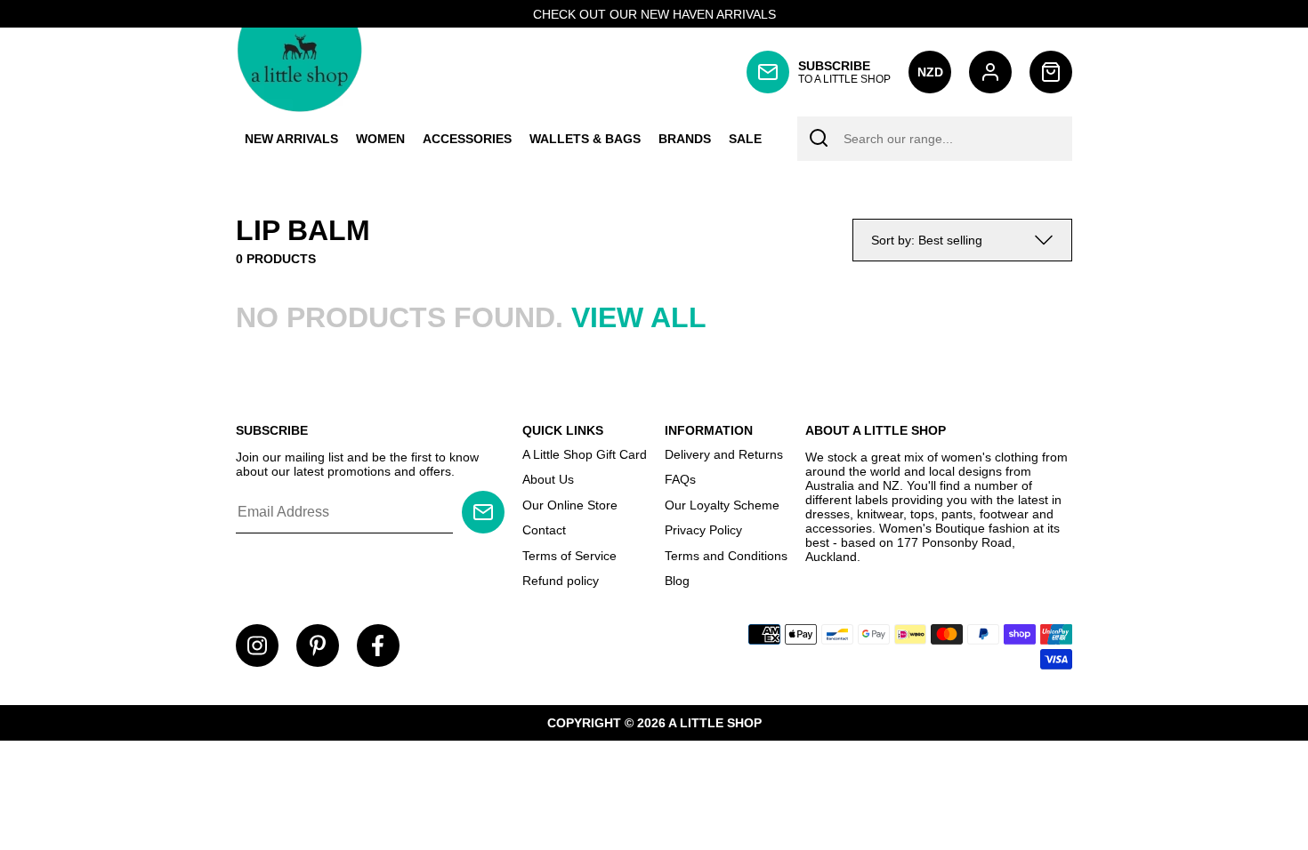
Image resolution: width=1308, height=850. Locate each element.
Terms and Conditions (726, 556)
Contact (544, 530)
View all (638, 317)
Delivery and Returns (724, 454)
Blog (677, 580)
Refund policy (560, 580)
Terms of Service (569, 556)
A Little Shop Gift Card (584, 454)
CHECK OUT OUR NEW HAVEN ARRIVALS (654, 14)
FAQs (680, 479)
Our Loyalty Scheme (722, 505)
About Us (548, 479)
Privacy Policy (703, 530)
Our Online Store (570, 505)
